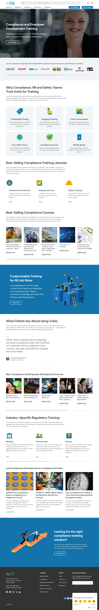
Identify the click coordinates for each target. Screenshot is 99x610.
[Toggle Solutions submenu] (22, 7)
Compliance (43, 579)
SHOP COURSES (12, 42)
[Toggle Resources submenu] (42, 7)
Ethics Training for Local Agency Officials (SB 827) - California (67, 397)
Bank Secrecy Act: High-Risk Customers (13, 396)
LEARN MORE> (10, 512)
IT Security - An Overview (65, 246)
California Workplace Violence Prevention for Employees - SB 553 (13, 246)
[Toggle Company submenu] (52, 7)
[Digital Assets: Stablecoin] (49, 386)
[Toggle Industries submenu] (32, 7)
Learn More (15, 303)
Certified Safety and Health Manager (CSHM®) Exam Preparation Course (30, 247)
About (61, 576)
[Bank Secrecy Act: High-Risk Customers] (14, 386)
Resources (37, 7)
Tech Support (63, 582)
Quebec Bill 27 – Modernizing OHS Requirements (82, 397)
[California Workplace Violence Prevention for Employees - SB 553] (14, 235)
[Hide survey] (95, 595)
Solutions (18, 7)
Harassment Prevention (47, 582)
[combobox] (50, 3)
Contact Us (62, 579)
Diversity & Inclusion (46, 589)
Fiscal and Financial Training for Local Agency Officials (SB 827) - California (48, 247)
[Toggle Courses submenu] (12, 7)
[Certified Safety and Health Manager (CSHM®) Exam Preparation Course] (31, 235)
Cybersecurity (44, 592)
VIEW (10, 202)
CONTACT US (59, 553)
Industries (27, 7)
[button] (92, 2)
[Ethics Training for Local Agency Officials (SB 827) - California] (67, 386)
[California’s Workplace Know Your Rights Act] (31, 386)
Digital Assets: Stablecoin (46, 396)
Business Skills (44, 576)
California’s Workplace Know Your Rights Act (31, 396)
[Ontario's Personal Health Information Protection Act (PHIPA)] (85, 235)
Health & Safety (44, 585)
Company (47, 7)
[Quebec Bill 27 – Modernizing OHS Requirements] (85, 386)
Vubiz (11, 604)
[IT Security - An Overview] (67, 235)
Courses (8, 7)
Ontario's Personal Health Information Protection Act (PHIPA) (84, 246)
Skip (89, 607)
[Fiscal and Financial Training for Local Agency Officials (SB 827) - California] (49, 235)
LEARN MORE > (40, 510)
